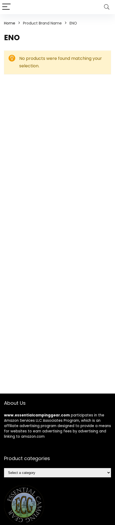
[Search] (106, 7)
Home (9, 23)
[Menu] (6, 7)
